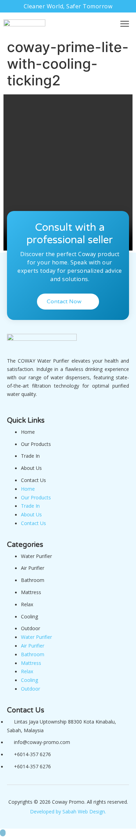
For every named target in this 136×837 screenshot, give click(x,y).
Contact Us (33, 480)
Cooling (29, 616)
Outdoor (30, 628)
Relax (27, 604)
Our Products (36, 444)
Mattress (31, 592)
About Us (31, 468)
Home (28, 432)
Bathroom (32, 580)
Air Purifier (32, 568)
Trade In (30, 456)
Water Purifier (36, 556)
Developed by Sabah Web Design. (68, 811)
